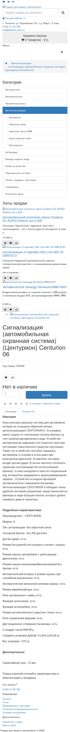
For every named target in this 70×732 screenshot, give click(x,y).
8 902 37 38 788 (11, 26)
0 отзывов (35, 403)
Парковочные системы (17, 173)
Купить (46, 395)
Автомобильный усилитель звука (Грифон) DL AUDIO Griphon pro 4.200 (33, 219)
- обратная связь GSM (18, 131)
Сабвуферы (12, 187)
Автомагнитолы (13, 96)
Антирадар (11, 152)
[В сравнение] (16, 243)
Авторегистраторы (15, 103)
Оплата (7, 698)
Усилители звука (14, 193)
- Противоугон (14, 145)
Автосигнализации (21, 63)
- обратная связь (15, 124)
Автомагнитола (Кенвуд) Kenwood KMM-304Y (35, 287)
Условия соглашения (14, 712)
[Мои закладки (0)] (4, 1)
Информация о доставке (16, 705)
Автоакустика (12, 89)
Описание (10, 411)
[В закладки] (10, 243)
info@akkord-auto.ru (14, 30)
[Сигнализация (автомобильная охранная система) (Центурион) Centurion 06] (38, 316)
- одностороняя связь (18, 138)
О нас (6, 702)
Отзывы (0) (28, 411)
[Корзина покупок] (8, 1)
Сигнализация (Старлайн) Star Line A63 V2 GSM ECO (33, 253)
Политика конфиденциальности (20, 709)
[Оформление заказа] (13, 1)
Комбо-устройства (15, 166)
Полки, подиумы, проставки (20, 180)
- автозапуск (13, 117)
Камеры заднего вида (17, 159)
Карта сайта (9, 725)
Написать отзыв (51, 403)
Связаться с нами (12, 721)
